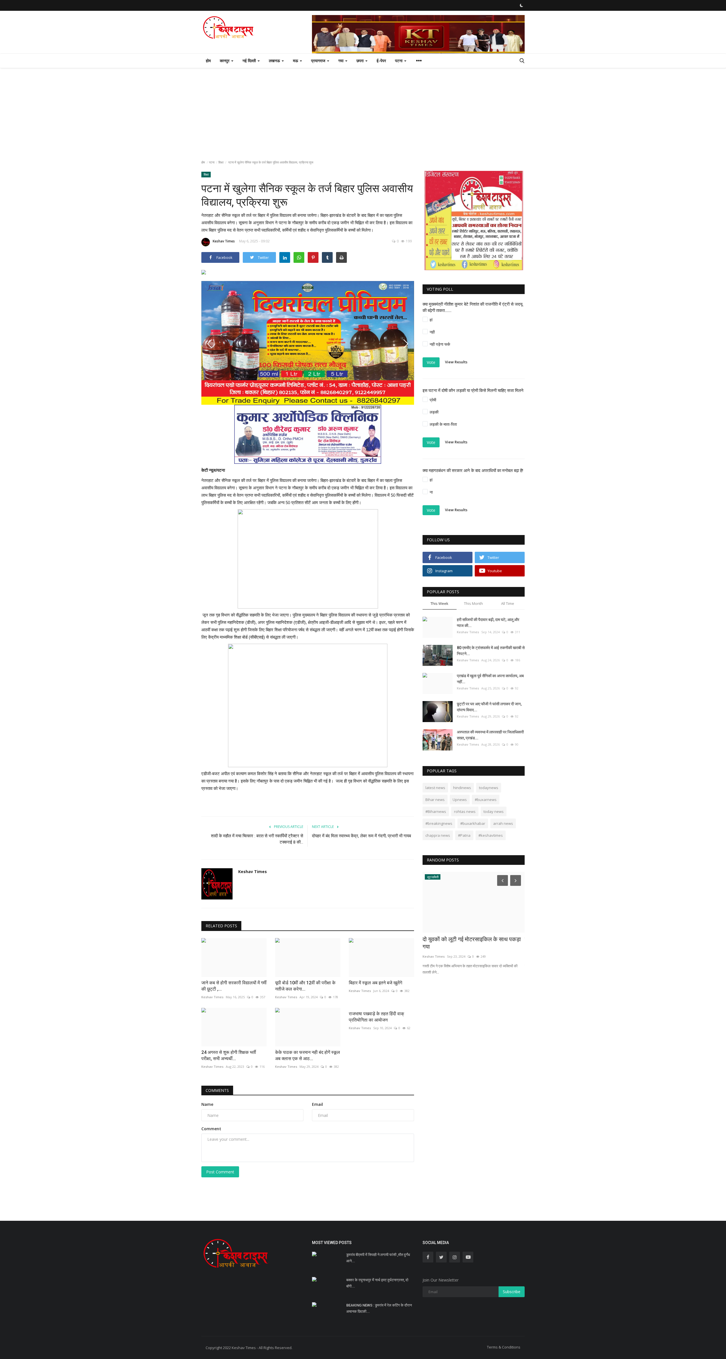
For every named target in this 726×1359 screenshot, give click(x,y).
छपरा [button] (360, 60)
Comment (211, 1128)
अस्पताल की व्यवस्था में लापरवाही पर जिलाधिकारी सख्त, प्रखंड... (490, 735)
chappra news (437, 835)
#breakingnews (438, 823)
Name (207, 1104)
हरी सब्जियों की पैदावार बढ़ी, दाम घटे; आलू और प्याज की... (488, 622)
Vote (431, 362)
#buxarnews (486, 799)
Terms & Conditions (503, 1347)
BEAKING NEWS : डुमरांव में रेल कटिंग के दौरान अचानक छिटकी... (379, 1308)
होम (208, 60)
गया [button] (341, 60)
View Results (456, 361)
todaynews (488, 787)
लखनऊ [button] (275, 60)
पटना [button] (399, 60)
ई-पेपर (381, 60)
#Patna (464, 835)
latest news (435, 787)
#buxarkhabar (472, 823)
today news (494, 811)
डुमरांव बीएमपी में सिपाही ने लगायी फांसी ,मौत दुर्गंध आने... (378, 1258)
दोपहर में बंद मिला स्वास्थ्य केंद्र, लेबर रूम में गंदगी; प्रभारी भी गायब (361, 835)
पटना (211, 162)
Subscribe (511, 1291)
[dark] (521, 5)
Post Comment (220, 1172)
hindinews (462, 787)
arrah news (503, 823)
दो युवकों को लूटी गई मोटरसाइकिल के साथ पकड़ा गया (472, 943)
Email (317, 1104)
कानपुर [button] (225, 60)
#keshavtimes (490, 835)
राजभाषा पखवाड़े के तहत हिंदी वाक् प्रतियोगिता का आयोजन (376, 1017)
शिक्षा (220, 162)
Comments (217, 1090)
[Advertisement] (363, 110)
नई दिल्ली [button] (249, 60)
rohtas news (465, 811)
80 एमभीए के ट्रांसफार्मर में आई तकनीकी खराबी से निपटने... (491, 650)
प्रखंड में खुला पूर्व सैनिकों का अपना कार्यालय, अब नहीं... (490, 679)
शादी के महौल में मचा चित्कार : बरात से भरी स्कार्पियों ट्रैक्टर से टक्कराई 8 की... (257, 839)
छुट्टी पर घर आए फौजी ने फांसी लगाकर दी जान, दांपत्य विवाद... (489, 707)
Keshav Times (224, 241)
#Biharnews (435, 811)
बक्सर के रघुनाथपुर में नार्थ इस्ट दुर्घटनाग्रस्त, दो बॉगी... (377, 1283)
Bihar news (435, 799)
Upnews (460, 799)
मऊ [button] (296, 60)
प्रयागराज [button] (318, 60)
